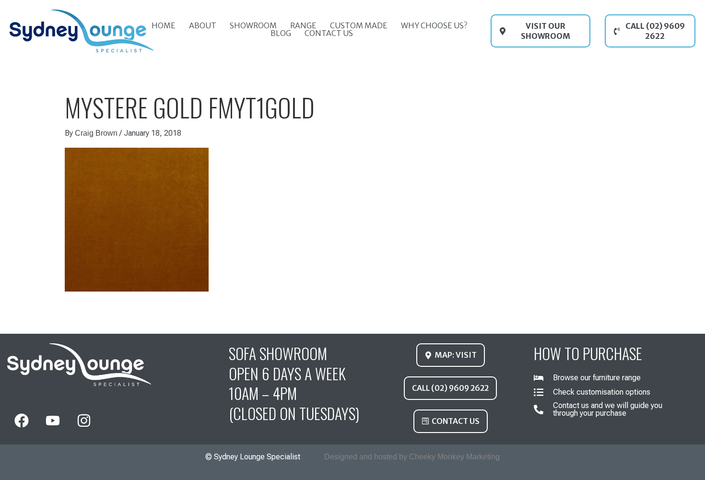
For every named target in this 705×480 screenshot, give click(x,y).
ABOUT (202, 25)
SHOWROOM (253, 25)
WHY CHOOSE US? (434, 25)
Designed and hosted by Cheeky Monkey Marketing (412, 457)
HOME (164, 25)
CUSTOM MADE (359, 25)
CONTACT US (329, 33)
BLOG (280, 33)
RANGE (303, 25)
